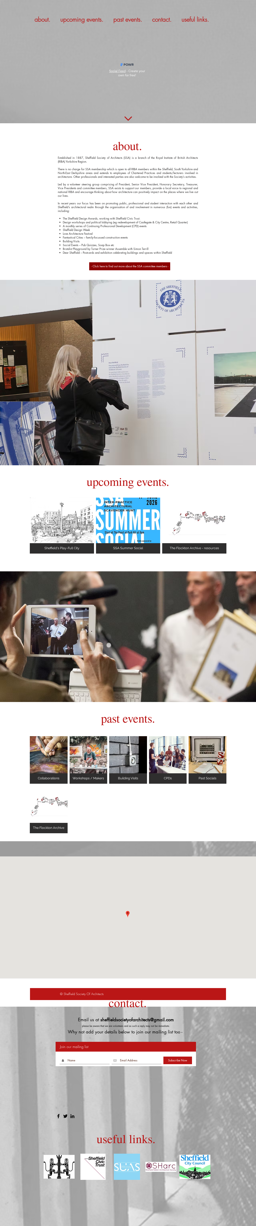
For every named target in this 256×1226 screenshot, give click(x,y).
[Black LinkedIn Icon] (72, 1116)
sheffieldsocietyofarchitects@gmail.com (137, 1019)
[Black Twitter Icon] (65, 1116)
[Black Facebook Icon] (58, 1116)
